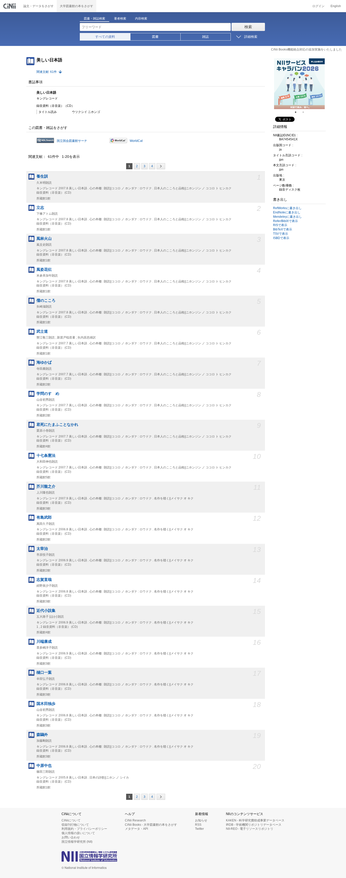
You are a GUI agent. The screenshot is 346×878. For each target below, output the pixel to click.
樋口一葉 (44, 672)
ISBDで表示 (281, 238)
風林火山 (44, 239)
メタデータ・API (136, 829)
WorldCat (136, 141)
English (336, 6)
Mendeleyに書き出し (287, 216)
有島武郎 (44, 517)
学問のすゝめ (47, 394)
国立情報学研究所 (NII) (77, 841)
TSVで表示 (280, 233)
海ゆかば (44, 362)
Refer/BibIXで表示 (285, 221)
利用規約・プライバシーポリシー (84, 829)
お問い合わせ (71, 837)
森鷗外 (42, 735)
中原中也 (44, 766)
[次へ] (161, 166)
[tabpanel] (299, 83)
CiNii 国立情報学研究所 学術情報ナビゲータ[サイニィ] (10, 6)
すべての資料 (105, 37)
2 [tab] (305, 112)
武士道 (42, 331)
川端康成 (44, 641)
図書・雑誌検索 (94, 18)
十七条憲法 (45, 455)
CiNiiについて (71, 820)
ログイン (318, 6)
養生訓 (42, 176)
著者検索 (120, 18)
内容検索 (141, 18)
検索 (248, 27)
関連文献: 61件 (46, 72)
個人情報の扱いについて (78, 833)
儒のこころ (45, 300)
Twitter (199, 829)
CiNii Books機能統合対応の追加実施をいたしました (306, 49)
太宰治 (42, 549)
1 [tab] (297, 112)
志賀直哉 (44, 580)
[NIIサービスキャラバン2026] (299, 83)
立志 (40, 208)
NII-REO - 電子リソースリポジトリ (249, 829)
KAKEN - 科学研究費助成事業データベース (255, 820)
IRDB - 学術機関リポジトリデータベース (253, 824)
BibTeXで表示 (282, 229)
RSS (198, 824)
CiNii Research (135, 820)
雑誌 (205, 37)
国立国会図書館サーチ (72, 141)
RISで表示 (280, 225)
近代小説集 (45, 611)
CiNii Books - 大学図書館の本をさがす (151, 824)
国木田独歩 (45, 704)
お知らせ (201, 820)
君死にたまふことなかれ (57, 425)
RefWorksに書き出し (287, 208)
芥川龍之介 (45, 486)
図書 (155, 37)
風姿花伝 (44, 269)
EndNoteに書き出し (286, 212)
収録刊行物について (75, 824)
